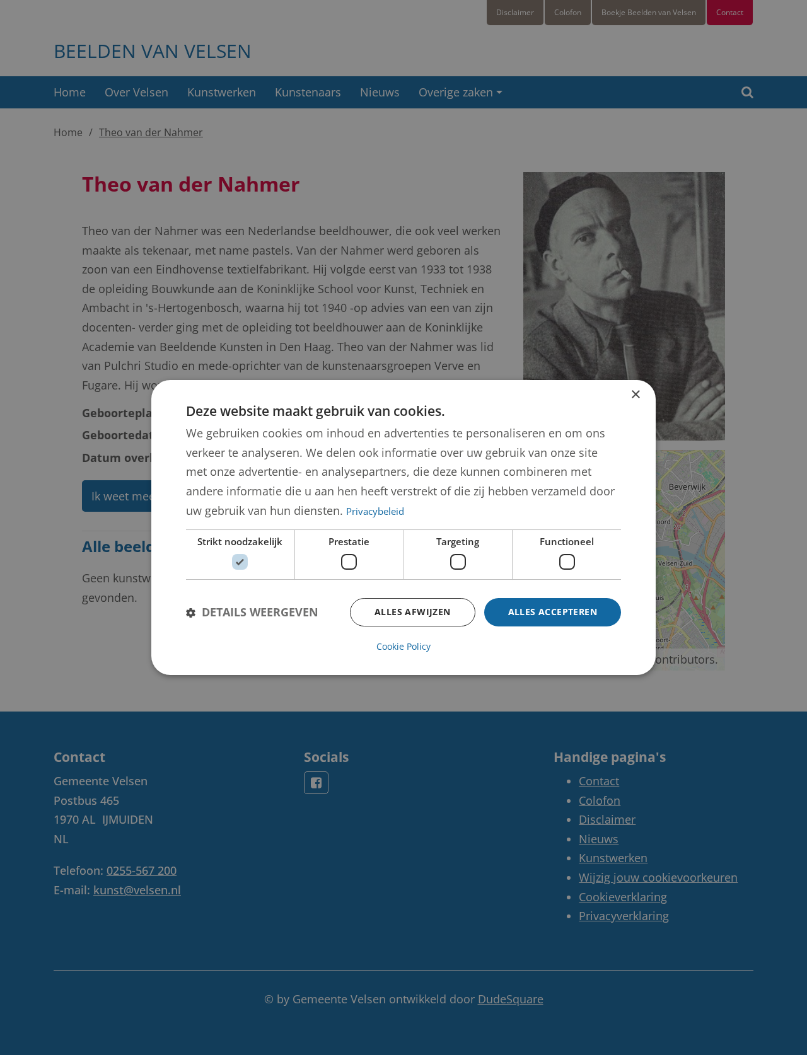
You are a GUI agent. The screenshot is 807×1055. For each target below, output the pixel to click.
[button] (252, 612)
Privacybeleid (375, 511)
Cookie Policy (403, 646)
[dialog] (403, 527)
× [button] (635, 395)
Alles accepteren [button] (552, 612)
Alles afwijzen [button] (412, 612)
